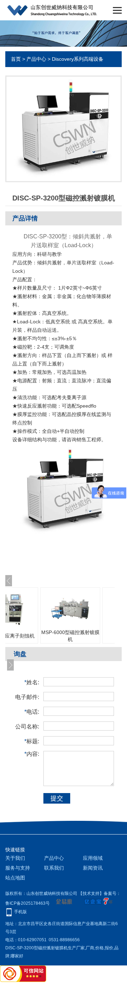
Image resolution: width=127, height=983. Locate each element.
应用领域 (93, 858)
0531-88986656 (64, 939)
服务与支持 (17, 868)
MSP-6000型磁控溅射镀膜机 (70, 635)
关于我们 (15, 858)
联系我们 (54, 868)
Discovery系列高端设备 (77, 59)
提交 (56, 798)
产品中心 (36, 59)
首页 (16, 59)
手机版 (20, 911)
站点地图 (15, 877)
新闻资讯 (93, 868)
